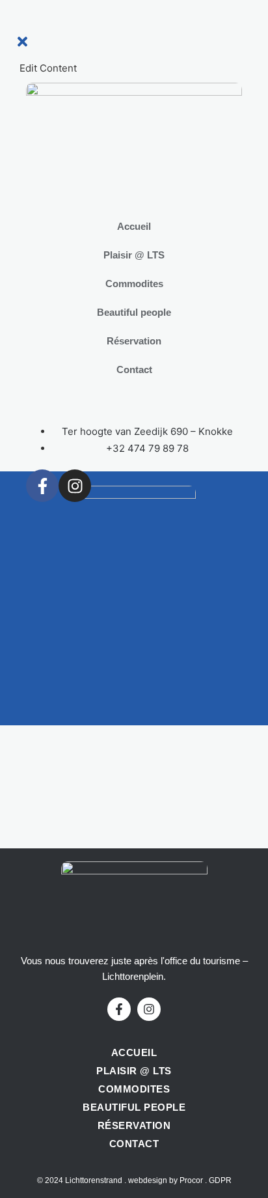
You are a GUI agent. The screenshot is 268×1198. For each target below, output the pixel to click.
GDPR (220, 1180)
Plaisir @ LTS (134, 254)
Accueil (134, 226)
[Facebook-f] (42, 485)
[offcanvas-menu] (25, 26)
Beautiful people (134, 312)
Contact (134, 369)
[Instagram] (75, 485)
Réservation (134, 340)
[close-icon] (22, 45)
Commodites (134, 283)
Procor (191, 1180)
